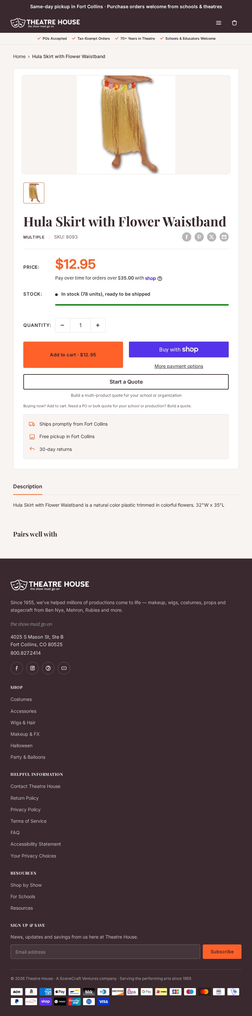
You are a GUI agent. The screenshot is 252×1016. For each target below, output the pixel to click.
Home (19, 56)
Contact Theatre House (35, 786)
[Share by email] (224, 236)
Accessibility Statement (35, 844)
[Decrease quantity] (62, 325)
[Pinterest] (48, 668)
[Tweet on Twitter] (211, 236)
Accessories (23, 711)
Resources (21, 908)
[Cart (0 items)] (234, 23)
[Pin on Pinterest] (199, 236)
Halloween (21, 745)
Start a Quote (126, 381)
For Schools (22, 896)
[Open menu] (218, 23)
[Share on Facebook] (186, 236)
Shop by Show (26, 885)
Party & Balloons (27, 757)
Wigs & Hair (22, 722)
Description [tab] (27, 486)
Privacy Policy (25, 809)
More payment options (179, 366)
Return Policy (24, 798)
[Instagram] (32, 668)
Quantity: (37, 325)
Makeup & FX (25, 734)
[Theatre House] (45, 23)
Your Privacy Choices (33, 855)
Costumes (21, 699)
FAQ (15, 832)
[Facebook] (16, 668)
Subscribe (222, 951)
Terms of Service (28, 821)
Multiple (34, 237)
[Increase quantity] (98, 325)
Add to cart (73, 354)
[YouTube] (64, 668)
